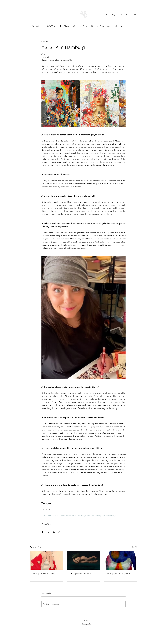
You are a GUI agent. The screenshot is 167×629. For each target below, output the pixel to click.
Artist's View (50, 26)
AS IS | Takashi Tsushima (118, 573)
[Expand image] (60, 103)
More (117, 26)
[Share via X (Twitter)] (48, 532)
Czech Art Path (80, 26)
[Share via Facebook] (42, 532)
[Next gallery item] (123, 103)
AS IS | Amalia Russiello (44, 573)
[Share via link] (59, 532)
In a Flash (64, 26)
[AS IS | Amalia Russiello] (46, 560)
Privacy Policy (86, 624)
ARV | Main (35, 26)
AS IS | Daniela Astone (80, 573)
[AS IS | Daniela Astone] (83, 560)
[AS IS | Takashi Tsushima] (120, 560)
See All (134, 547)
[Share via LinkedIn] (54, 532)
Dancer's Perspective (100, 26)
